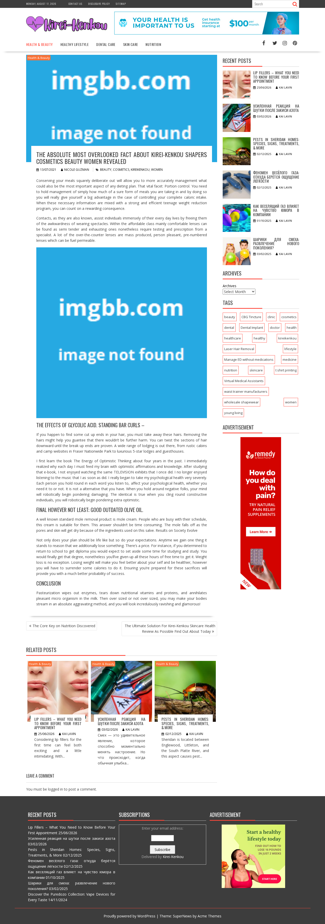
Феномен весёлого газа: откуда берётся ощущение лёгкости (276, 177)
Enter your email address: (162, 842)
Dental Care (105, 44)
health (292, 327)
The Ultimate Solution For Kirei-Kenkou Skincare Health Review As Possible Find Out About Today (170, 628)
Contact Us (75, 4)
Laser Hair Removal (239, 349)
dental (229, 327)
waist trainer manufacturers (245, 391)
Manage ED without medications (248, 359)
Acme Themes (209, 916)
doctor (275, 327)
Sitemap (121, 4)
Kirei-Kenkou (173, 856)
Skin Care (130, 44)
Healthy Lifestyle (74, 44)
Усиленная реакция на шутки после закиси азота (121, 721)
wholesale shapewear (241, 402)
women (157, 169)
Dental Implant (252, 327)
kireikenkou (140, 169)
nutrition (230, 370)
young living (233, 412)
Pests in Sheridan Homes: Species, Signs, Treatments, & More (185, 723)
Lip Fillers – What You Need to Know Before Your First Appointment (58, 723)
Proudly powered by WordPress (129, 916)
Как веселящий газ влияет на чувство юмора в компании (276, 210)
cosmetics (121, 169)
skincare (256, 370)
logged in (55, 789)
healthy (259, 338)
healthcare (232, 338)
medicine (290, 359)
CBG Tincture (251, 317)
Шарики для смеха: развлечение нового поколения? (276, 243)
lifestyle (290, 349)
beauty (105, 169)
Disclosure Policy (99, 4)
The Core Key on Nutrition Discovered (63, 625)
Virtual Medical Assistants (244, 381)
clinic (271, 317)
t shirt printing (286, 370)
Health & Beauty (39, 44)
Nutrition (153, 44)
